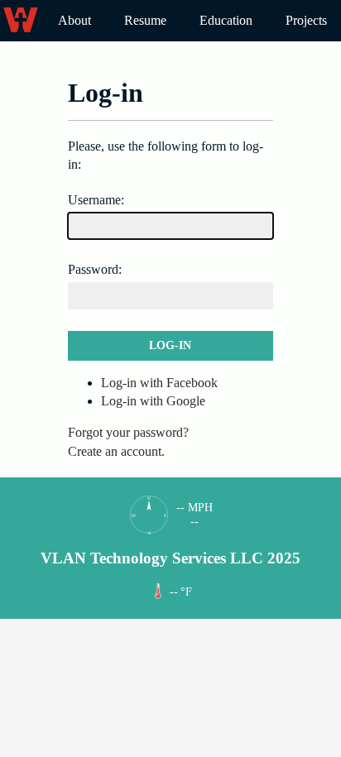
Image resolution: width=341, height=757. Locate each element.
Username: (96, 200)
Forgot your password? (128, 432)
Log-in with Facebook (159, 383)
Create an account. (116, 451)
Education (225, 20)
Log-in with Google (153, 401)
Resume (145, 20)
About (74, 20)
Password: (95, 269)
